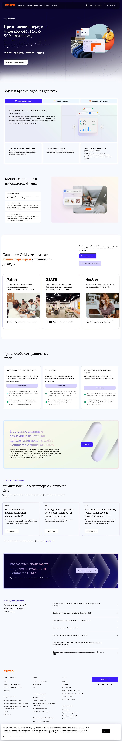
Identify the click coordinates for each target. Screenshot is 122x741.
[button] (86, 5)
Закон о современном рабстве (41, 721)
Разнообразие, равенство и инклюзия (72, 693)
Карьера (64, 681)
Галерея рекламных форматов (12, 684)
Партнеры (6, 690)
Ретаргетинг (65, 709)
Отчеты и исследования (40, 681)
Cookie (6, 711)
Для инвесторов (66, 687)
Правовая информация (39, 700)
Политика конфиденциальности (13, 700)
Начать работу (111, 5)
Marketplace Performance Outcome (13, 687)
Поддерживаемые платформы (41, 711)
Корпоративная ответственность (71, 690)
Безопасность (7, 714)
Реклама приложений (68, 719)
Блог (34, 687)
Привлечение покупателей (69, 713)
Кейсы (5, 681)
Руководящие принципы (40, 708)
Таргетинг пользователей (69, 716)
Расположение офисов (68, 699)
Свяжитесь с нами (67, 696)
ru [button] (91, 5)
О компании (65, 684)
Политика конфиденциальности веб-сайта (16, 703)
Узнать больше (11, 531)
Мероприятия (37, 684)
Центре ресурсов (48, 541)
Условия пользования (39, 697)
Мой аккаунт (98, 5)
